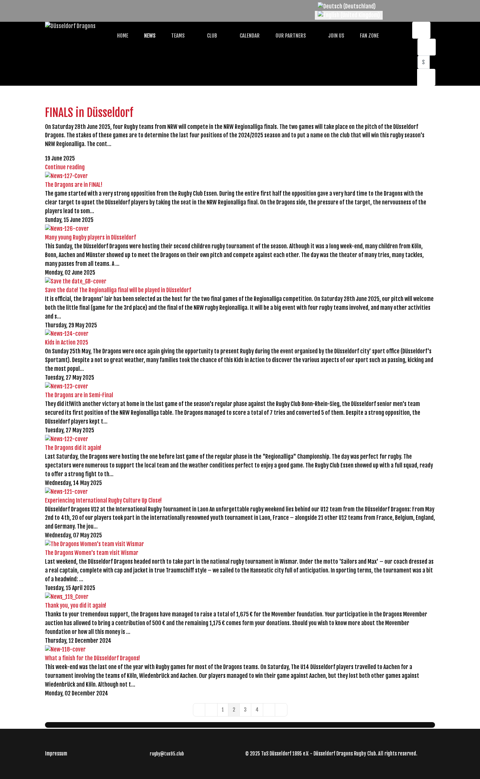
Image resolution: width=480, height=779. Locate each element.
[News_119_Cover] (240, 597)
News (149, 35)
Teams (177, 35)
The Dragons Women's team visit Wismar (91, 552)
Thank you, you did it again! (75, 605)
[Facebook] (47, 6)
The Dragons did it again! (73, 447)
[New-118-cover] (240, 649)
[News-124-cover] (240, 333)
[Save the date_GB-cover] (240, 281)
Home (122, 35)
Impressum (56, 754)
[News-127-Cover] (240, 176)
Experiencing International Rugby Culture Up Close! (103, 500)
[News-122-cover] (240, 439)
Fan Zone (369, 35)
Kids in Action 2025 (66, 342)
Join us (335, 35)
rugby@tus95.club (167, 754)
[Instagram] (69, 6)
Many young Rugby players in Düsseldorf (90, 237)
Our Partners (290, 35)
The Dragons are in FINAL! (73, 184)
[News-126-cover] (240, 228)
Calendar (249, 35)
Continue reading (65, 167)
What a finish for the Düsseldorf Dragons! (92, 658)
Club (211, 35)
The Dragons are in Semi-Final (79, 395)
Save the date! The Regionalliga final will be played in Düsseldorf (118, 290)
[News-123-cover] (240, 386)
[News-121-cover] (240, 491)
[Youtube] (58, 6)
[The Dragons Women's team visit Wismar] (240, 544)
